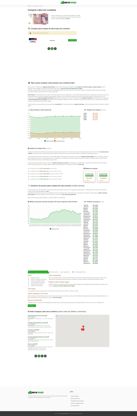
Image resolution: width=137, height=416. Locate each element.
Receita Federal (57, 297)
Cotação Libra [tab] (66, 272)
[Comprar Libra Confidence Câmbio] (36, 40)
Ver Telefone (32, 317)
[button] (84, 329)
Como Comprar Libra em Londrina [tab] (39, 272)
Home (30, 5)
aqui (48, 191)
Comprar (71, 40)
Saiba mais (31, 305)
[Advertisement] (68, 68)
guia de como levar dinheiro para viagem (71, 88)
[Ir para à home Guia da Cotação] (68, 2)
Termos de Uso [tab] (55, 272)
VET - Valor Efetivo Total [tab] (79, 272)
